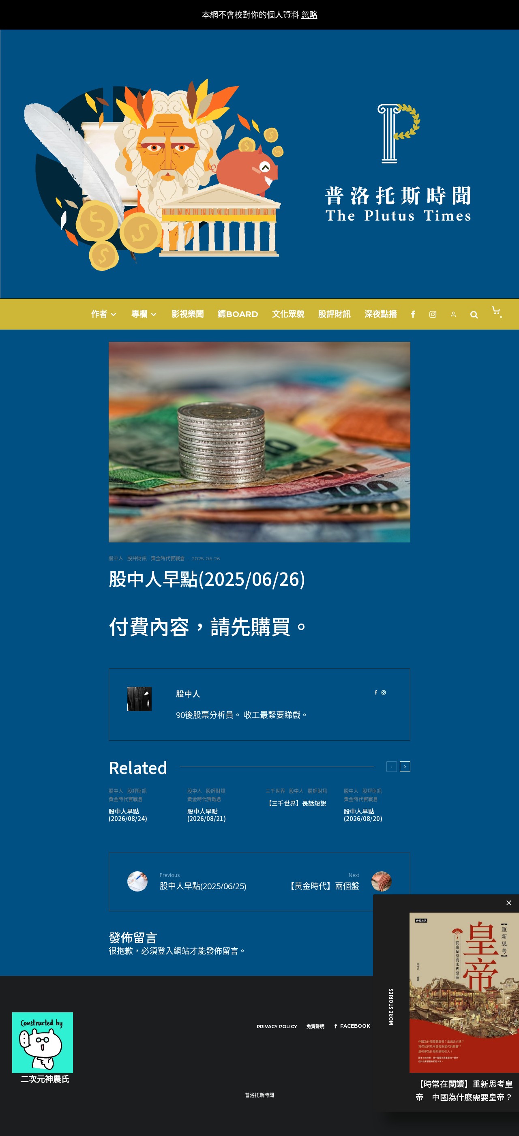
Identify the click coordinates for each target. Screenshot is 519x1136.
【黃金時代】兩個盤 (322, 882)
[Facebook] (413, 314)
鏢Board (238, 314)
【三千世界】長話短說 (296, 803)
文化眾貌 (288, 314)
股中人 (116, 558)
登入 (165, 950)
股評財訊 (334, 314)
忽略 (309, 14)
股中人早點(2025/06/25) (203, 882)
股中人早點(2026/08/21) (206, 815)
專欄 (139, 314)
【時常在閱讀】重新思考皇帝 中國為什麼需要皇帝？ (464, 1089)
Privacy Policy (277, 1026)
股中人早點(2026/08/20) (363, 815)
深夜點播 (381, 314)
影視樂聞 (188, 314)
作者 (99, 314)
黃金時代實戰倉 (168, 558)
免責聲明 (315, 1026)
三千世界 (275, 791)
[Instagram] (432, 314)
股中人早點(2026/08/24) (128, 815)
